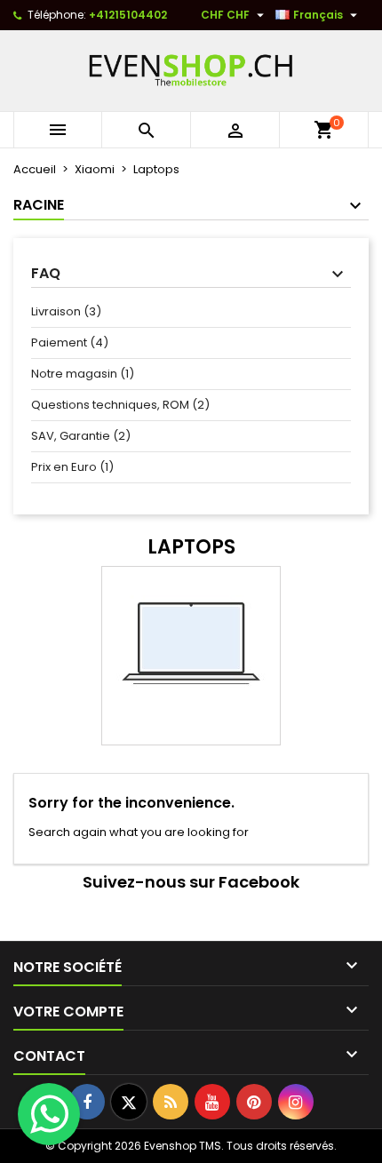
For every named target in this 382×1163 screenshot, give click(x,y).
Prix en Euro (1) (72, 466)
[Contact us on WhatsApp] (49, 1114)
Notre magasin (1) (82, 373)
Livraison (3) (66, 311)
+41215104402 (128, 14)
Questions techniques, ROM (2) (120, 404)
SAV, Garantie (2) (81, 435)
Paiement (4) (69, 342)
